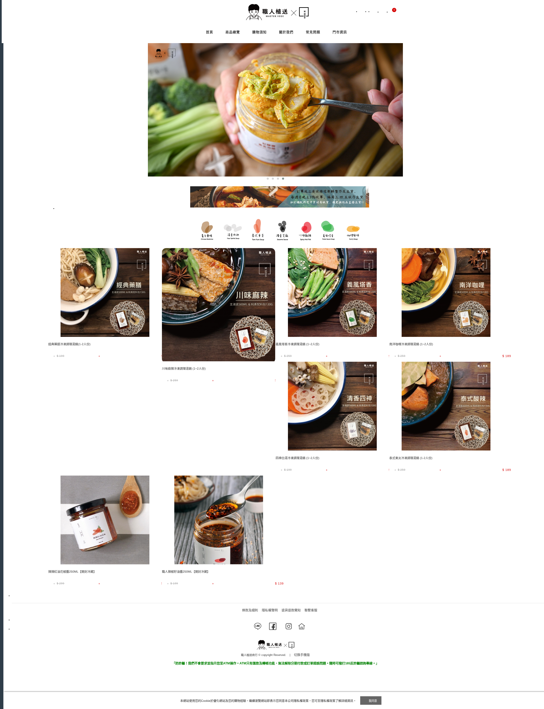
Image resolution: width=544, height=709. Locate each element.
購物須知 (259, 32)
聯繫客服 (311, 610)
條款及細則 (250, 610)
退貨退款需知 (291, 610)
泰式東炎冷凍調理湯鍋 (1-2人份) (410, 458)
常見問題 (313, 32)
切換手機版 (302, 655)
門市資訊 (340, 32)
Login (384, 12)
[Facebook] (375, 12)
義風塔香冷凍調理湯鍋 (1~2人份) (297, 344)
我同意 (373, 700)
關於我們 (286, 32)
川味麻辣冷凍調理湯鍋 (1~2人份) (184, 368)
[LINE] (362, 12)
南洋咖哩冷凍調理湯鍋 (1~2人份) (411, 344)
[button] (267, 179)
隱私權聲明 (270, 610)
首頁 (209, 32)
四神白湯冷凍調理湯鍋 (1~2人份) (297, 458)
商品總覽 (232, 32)
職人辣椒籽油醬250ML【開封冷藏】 (186, 571)
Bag (393, 12)
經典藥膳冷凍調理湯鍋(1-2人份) (69, 344)
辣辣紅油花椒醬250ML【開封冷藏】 (72, 571)
